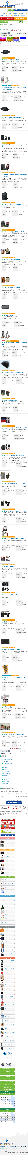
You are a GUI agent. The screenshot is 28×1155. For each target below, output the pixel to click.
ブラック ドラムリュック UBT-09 (13, 204)
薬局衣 (6, 918)
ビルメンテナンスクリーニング (8, 942)
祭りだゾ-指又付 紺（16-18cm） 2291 (14, 734)
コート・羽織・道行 (9, 1048)
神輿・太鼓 (7, 988)
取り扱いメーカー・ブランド (18, 15)
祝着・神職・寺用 (8, 1044)
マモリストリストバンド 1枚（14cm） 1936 (15, 428)
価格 (16, 39)
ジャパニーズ (7, 860)
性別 (10, 37)
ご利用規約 (7, 1076)
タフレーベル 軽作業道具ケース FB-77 (14, 232)
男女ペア (7, 933)
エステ (6, 868)
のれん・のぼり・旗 (9, 1008)
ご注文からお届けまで (8, 759)
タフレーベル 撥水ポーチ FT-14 (12, 259)
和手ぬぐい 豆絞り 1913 (10, 707)
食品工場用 (7, 879)
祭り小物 (7, 1036)
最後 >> (11, 35)
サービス (9, 13)
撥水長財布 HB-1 (8, 315)
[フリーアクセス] (10, 10)
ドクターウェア (8, 902)
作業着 (1, 15)
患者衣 (6, 910)
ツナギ (6, 945)
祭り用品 (8, 15)
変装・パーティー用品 (9, 1024)
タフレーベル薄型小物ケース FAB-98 (14, 455)
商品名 (23, 37)
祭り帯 (6, 1020)
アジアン (7, 864)
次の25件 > (4, 35)
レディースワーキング (9, 937)
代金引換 (5, 775)
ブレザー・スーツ (8, 953)
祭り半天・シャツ (8, 980)
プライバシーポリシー (8, 1079)
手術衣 (6, 906)
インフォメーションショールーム (9, 845)
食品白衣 (16, 13)
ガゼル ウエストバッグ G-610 (11, 60)
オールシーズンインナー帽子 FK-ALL (14, 372)
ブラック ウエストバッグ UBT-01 (13, 117)
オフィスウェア (8, 841)
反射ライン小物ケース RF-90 (11, 622)
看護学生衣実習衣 (8, 914)
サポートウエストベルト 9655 (12, 649)
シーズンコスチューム (9, 1000)
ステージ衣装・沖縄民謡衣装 (9, 961)
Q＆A (8, 1074)
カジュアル (6, 856)
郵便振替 (5, 769)
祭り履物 (7, 1012)
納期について (6, 781)
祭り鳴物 (7, 977)
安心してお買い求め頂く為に (7, 1081)
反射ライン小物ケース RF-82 (11, 594)
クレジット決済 (6, 773)
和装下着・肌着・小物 (9, 1040)
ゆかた (6, 1028)
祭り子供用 (7, 973)
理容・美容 (7, 872)
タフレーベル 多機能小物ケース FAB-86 (14, 483)
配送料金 (5, 779)
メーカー (10, 39)
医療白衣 (22, 13)
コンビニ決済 (6, 771)
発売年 (3, 39)
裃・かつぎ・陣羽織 (9, 996)
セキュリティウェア (9, 949)
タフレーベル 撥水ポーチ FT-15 (12, 287)
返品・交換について (7, 783)
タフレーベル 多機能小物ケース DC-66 (14, 538)
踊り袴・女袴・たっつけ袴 (9, 969)
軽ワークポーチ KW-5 (9, 566)
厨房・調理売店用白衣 (9, 883)
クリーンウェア (8, 891)
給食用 (6, 887)
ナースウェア (7, 898)
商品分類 (3, 37)
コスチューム (7, 965)
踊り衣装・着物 (8, 984)
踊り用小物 (7, 1016)
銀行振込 (5, 767)
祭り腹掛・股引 (8, 992)
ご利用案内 (5, 761)
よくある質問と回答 (7, 763)
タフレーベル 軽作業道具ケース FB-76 (14, 400)
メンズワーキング (8, 930)
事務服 (3, 13)
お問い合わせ (8, 1084)
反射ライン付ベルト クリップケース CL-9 (15, 511)
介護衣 (6, 922)
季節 (16, 37)
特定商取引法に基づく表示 (8, 1068)
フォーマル (7, 852)
